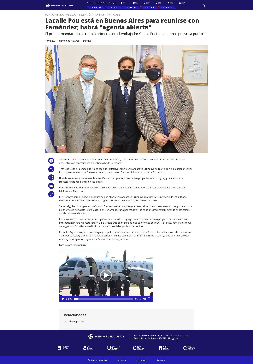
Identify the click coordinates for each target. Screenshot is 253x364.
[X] (51, 170)
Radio (114, 7)
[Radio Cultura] (182, 3)
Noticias (131, 7)
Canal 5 (100, 14)
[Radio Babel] (170, 3)
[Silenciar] (144, 298)
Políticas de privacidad (97, 360)
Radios (170, 7)
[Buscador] (203, 6)
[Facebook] (51, 162)
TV (152, 7)
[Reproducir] (62, 298)
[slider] (103, 299)
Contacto (161, 360)
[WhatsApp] (51, 178)
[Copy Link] (51, 195)
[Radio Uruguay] (147, 3)
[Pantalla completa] (149, 298)
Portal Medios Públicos (60, 14)
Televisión (96, 7)
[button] (106, 275)
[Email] (51, 187)
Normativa (122, 360)
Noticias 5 (113, 14)
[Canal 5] (123, 3)
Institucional (141, 360)
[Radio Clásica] (158, 3)
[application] (106, 275)
